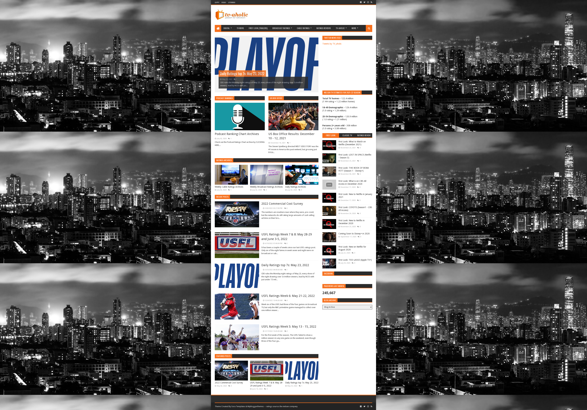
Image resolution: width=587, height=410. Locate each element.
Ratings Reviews (323, 28)
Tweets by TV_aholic (331, 43)
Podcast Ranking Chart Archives (237, 134)
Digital (226, 28)
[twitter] (364, 2)
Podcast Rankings (224, 98)
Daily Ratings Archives (295, 187)
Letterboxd (231, 2)
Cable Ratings (303, 28)
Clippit (217, 2)
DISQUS (224, 2)
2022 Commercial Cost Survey (282, 203)
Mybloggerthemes (255, 406)
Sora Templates (238, 406)
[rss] (371, 2)
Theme (218, 406)
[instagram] (368, 2)
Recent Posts (222, 196)
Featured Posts (223, 356)
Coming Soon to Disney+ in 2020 (354, 233)
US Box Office (276, 98)
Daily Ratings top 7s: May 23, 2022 (285, 265)
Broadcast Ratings (281, 28)
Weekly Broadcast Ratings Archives (266, 187)
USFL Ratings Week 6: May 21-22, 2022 (245, 73)
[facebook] (360, 2)
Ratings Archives (224, 160)
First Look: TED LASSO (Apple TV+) (355, 260)
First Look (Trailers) (258, 28)
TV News (240, 28)
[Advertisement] (316, 15)
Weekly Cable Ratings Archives (229, 187)
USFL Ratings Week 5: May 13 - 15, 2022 (288, 326)
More (354, 28)
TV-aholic (340, 28)
